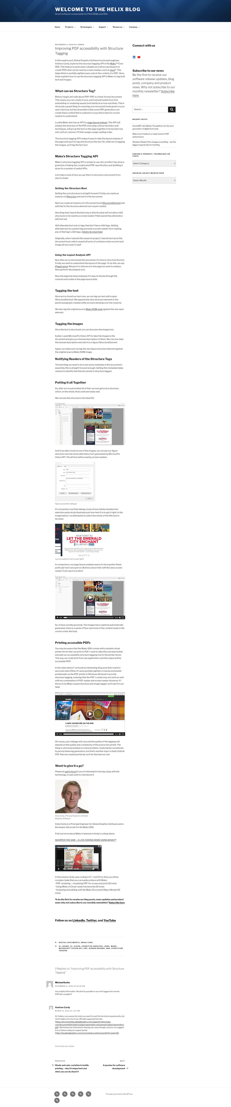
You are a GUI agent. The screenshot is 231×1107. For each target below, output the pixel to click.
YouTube (110, 920)
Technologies (86, 27)
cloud (77, 946)
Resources (117, 27)
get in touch (71, 771)
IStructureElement (111, 203)
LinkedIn (78, 920)
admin (81, 44)
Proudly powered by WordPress (119, 1094)
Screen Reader (97, 948)
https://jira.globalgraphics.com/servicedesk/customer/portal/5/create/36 (87, 1033)
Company (133, 27)
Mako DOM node (94, 309)
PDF (86, 948)
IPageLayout (61, 266)
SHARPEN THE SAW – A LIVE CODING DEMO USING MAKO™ (85, 840)
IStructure (71, 196)
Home (57, 27)
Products (69, 27)
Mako (113, 63)
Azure (65, 946)
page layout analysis (97, 122)
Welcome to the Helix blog (97, 9)
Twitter (91, 920)
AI (60, 946)
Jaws (112, 70)
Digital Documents (69, 942)
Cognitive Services (92, 946)
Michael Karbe (62, 982)
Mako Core (87, 942)
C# (71, 946)
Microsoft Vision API (71, 948)
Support (102, 27)
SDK (108, 948)
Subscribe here (117, 902)
